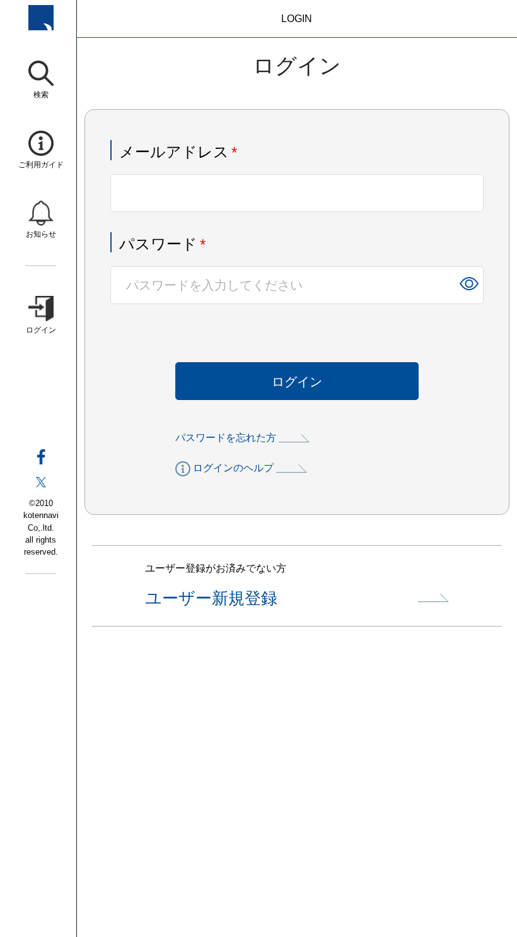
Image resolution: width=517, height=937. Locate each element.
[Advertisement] (296, 794)
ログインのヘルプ (233, 468)
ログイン (297, 382)
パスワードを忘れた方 (225, 437)
